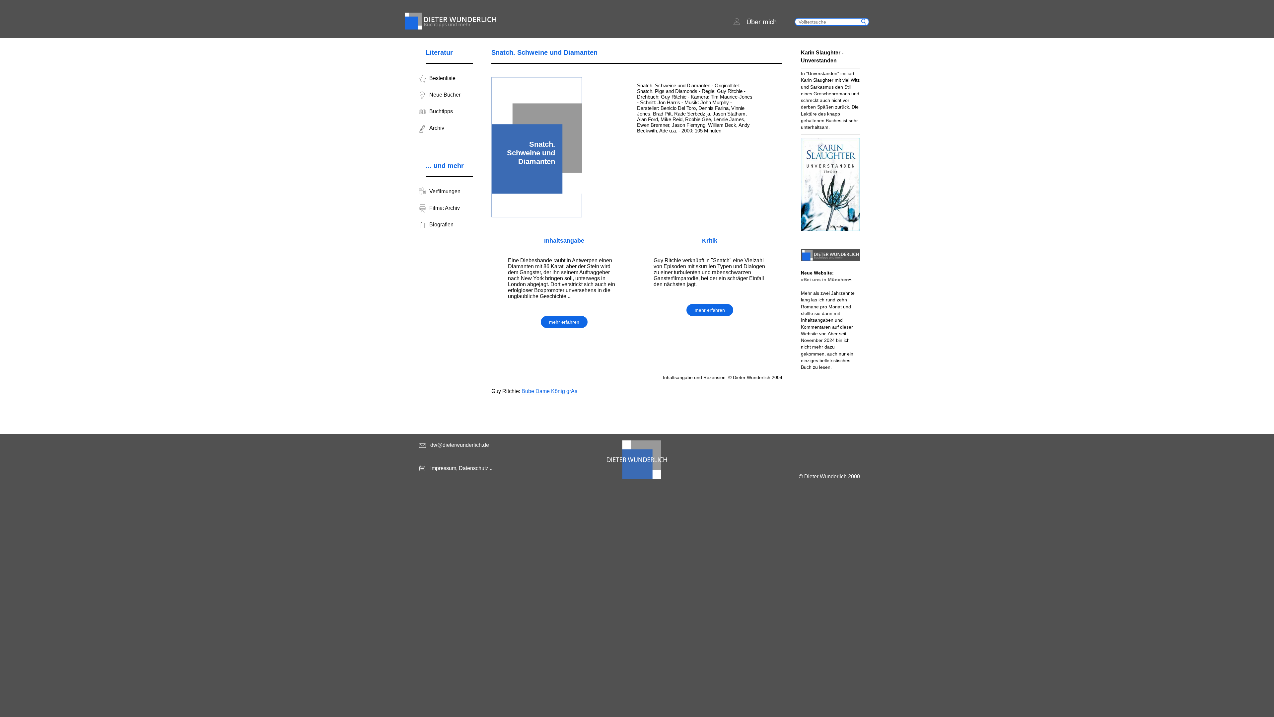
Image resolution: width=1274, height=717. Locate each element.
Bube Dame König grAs (549, 391)
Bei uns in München (826, 279)
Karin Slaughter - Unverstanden (822, 56)
